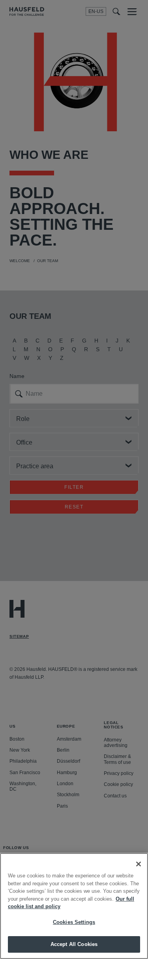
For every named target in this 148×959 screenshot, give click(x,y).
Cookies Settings (74, 922)
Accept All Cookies (74, 944)
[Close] (138, 864)
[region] (74, 906)
